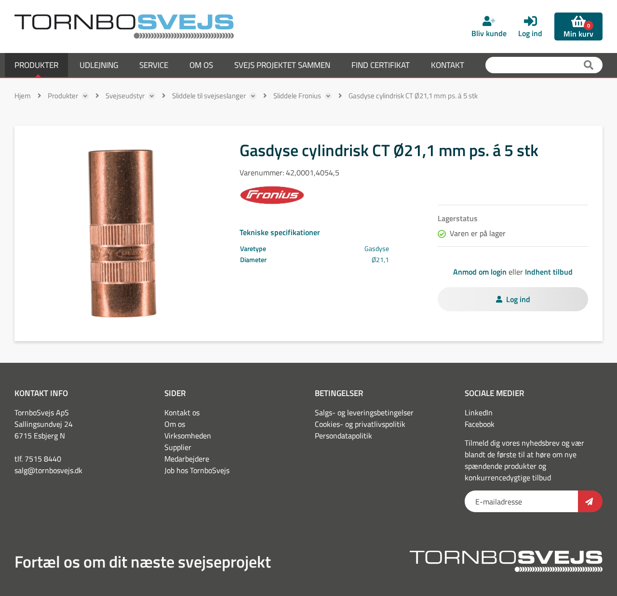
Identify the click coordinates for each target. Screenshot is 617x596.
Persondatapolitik (343, 435)
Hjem (22, 95)
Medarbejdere (186, 458)
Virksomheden (187, 435)
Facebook (480, 424)
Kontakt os (182, 412)
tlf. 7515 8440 (37, 458)
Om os (174, 424)
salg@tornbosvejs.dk (48, 470)
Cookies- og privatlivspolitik (360, 424)
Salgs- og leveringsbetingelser (364, 412)
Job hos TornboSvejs (196, 470)
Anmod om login (480, 272)
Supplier (177, 447)
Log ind (518, 299)
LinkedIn (479, 412)
